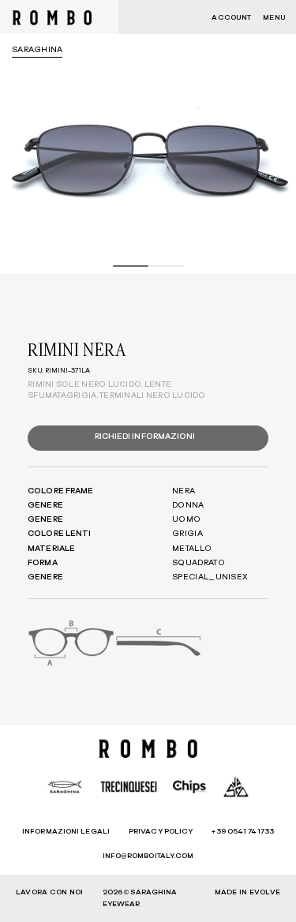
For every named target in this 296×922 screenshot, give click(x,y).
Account (231, 17)
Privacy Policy (161, 831)
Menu (274, 17)
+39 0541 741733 (243, 831)
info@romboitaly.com (148, 856)
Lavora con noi (49, 892)
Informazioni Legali (66, 831)
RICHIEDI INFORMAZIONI (145, 436)
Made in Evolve (247, 892)
